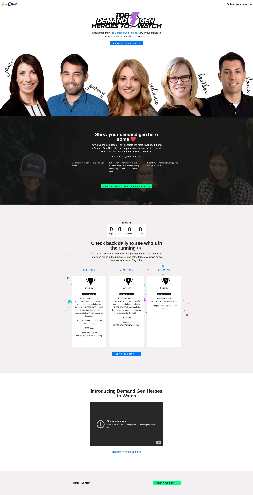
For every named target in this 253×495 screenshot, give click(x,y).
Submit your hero (124, 354)
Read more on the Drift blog (126, 451)
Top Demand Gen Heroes (123, 32)
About (75, 482)
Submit (237, 4)
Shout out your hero (124, 43)
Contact (85, 482)
